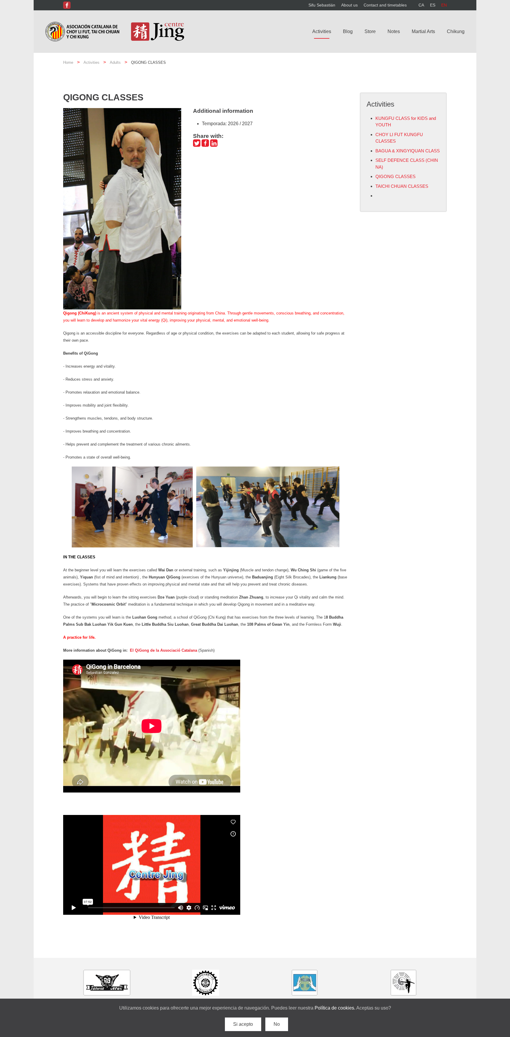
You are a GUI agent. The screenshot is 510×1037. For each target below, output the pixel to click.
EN (444, 5)
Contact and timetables (385, 5)
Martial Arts (423, 31)
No (277, 1024)
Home (68, 62)
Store (370, 31)
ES (432, 5)
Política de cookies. (335, 1007)
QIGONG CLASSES (395, 176)
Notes (394, 31)
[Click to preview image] (122, 208)
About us (349, 5)
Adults (115, 62)
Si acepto (243, 1024)
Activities (321, 31)
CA (421, 5)
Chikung (456, 31)
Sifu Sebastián (321, 5)
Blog (348, 31)
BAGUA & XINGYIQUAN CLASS (407, 150)
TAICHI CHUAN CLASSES (401, 186)
